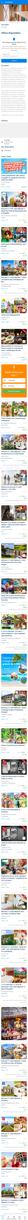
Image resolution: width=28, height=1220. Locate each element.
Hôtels (19, 1218)
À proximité (8, 1218)
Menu (25, 1218)
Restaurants (14, 1218)
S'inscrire (14, 60)
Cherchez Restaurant (14, 391)
